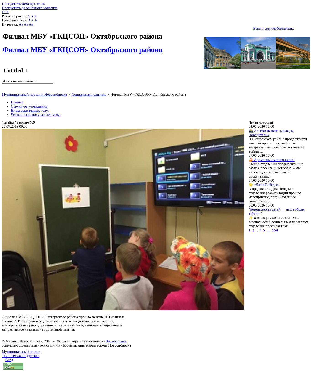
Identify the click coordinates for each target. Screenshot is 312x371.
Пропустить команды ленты (24, 4)
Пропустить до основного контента (29, 8)
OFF (5, 12)
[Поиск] (3, 85)
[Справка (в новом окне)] (4, 90)
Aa (21, 24)
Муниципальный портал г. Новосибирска (34, 94)
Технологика (116, 341)
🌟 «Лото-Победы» (264, 185)
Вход (9, 360)
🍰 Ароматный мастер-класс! (272, 160)
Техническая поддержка (20, 356)
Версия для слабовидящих (273, 28)
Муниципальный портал (21, 352)
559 (275, 230)
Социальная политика (89, 94)
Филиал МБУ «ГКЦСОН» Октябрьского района (82, 47)
